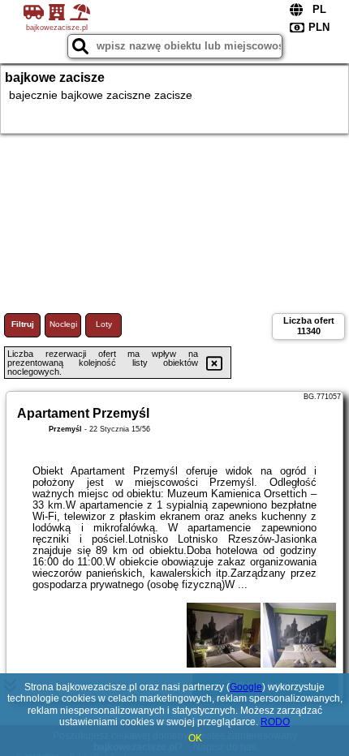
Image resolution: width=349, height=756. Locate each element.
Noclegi (63, 324)
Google (246, 687)
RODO (275, 722)
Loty (104, 324)
